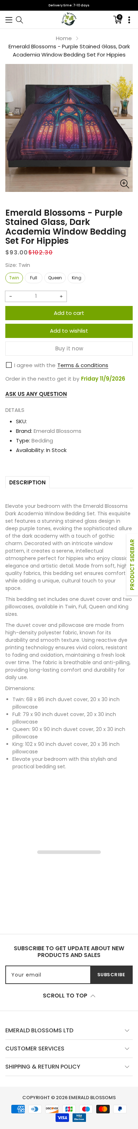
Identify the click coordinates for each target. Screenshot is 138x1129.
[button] (8, 19)
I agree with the (35, 365)
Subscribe (111, 974)
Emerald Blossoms (57, 431)
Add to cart (69, 313)
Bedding (42, 440)
